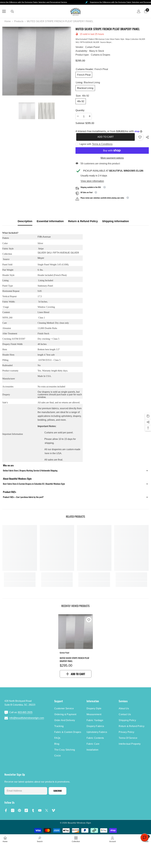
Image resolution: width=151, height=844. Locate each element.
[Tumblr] (33, 810)
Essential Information (50, 221)
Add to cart (105, 137)
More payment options (112, 158)
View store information (92, 181)
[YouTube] (39, 810)
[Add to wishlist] (88, 619)
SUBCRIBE (57, 790)
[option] (36, 61)
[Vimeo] (53, 810)
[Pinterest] (19, 810)
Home (7, 21)
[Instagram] (12, 810)
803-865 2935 (25, 712)
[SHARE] (146, 137)
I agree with (85, 144)
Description (25, 221)
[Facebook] (6, 810)
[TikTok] (26, 810)
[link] (140, 137)
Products (18, 21)
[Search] (12, 11)
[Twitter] (46, 810)
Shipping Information (115, 221)
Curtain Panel (92, 47)
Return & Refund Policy (83, 221)
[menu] (4, 11)
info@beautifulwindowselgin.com (26, 718)
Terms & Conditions (102, 144)
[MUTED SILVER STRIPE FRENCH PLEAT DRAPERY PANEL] (75, 631)
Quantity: (80, 110)
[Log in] (138, 11)
